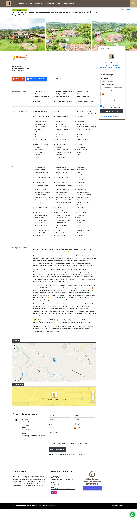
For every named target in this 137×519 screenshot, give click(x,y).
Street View (21, 57)
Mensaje (103, 97)
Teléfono (76, 424)
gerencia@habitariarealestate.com (34, 436)
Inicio (21, 4)
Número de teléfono (107, 91)
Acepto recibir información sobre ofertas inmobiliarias (69, 444)
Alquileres (39, 4)
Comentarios (53, 433)
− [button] (14, 348)
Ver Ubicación (48, 399)
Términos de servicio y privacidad (76, 454)
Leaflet (81, 381)
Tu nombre (104, 78)
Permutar (50, 4)
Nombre (52, 416)
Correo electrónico (107, 85)
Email (51, 424)
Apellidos (76, 416)
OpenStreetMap (92, 381)
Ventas (29, 4)
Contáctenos (68, 4)
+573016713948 (27, 430)
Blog (58, 4)
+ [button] (14, 345)
